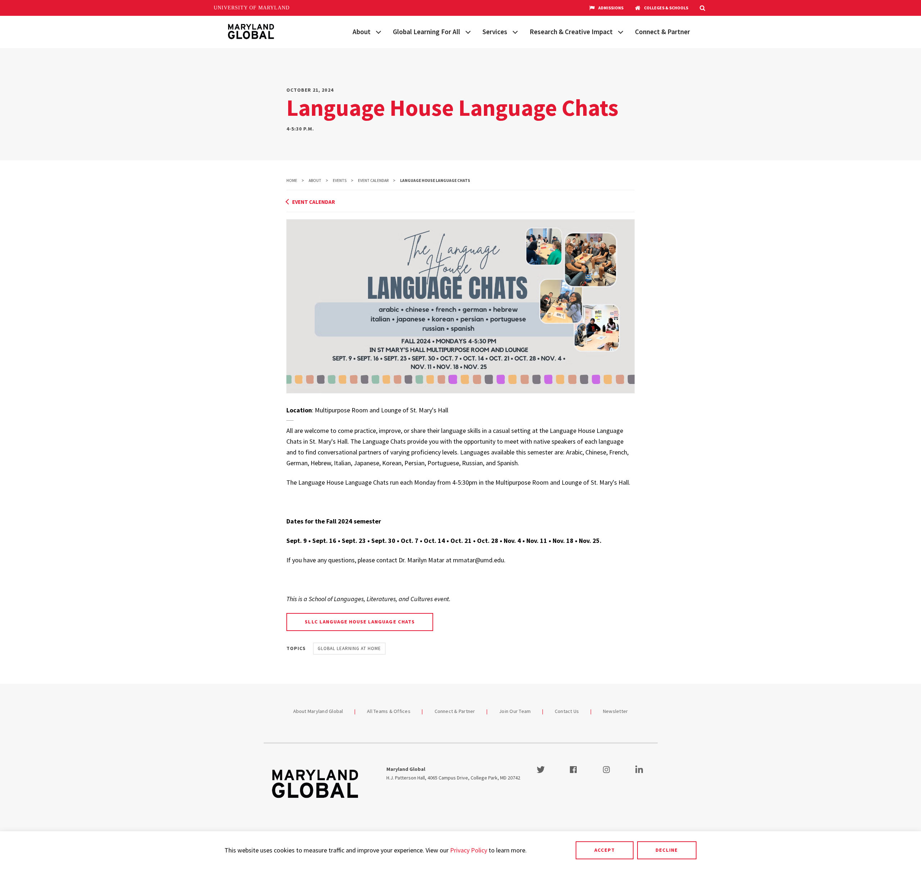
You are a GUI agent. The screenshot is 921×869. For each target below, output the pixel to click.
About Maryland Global (318, 711)
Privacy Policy (468, 850)
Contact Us (567, 711)
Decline (666, 850)
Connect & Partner (662, 31)
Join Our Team (515, 711)
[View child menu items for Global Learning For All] (468, 31)
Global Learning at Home (349, 648)
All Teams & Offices (388, 711)
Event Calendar (373, 180)
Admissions (610, 7)
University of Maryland (252, 7)
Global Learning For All (426, 31)
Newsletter (615, 711)
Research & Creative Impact (571, 31)
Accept (604, 850)
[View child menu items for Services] (515, 31)
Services (494, 31)
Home (291, 180)
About (362, 31)
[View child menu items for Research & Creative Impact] (621, 31)
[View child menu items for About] (378, 31)
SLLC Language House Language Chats (359, 621)
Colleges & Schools (666, 7)
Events (339, 180)
